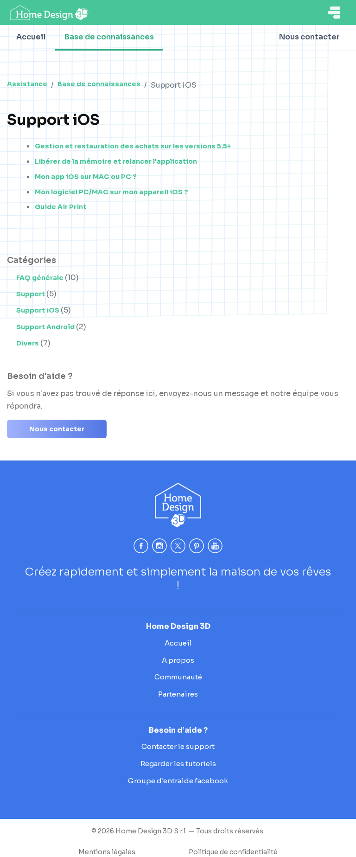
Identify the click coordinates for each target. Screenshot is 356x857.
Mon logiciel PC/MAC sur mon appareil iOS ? (111, 192)
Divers (28, 343)
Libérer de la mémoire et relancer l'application (116, 161)
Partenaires (178, 694)
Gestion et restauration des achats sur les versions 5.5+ (133, 146)
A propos (178, 660)
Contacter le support (178, 746)
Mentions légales (106, 852)
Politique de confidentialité (233, 852)
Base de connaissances (109, 37)
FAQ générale (40, 278)
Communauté (178, 676)
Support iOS (38, 310)
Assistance (27, 84)
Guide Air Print (60, 207)
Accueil (31, 37)
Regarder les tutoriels (178, 763)
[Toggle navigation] (334, 12)
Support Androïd (46, 327)
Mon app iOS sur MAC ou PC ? (86, 177)
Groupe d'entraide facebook (178, 780)
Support (31, 294)
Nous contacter (309, 37)
